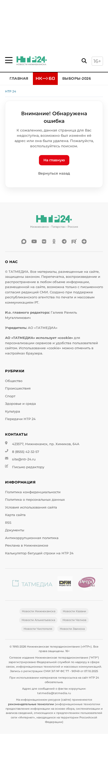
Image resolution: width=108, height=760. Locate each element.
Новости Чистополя (38, 628)
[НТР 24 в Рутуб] (74, 241)
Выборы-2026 (76, 78)
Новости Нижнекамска (38, 611)
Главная (19, 78)
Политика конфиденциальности (33, 492)
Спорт (10, 396)
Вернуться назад (54, 173)
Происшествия (18, 388)
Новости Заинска (72, 628)
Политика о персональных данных (35, 499)
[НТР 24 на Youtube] (33, 241)
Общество (13, 381)
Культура (12, 411)
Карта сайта (15, 515)
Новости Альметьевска (38, 620)
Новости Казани (74, 611)
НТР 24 (10, 91)
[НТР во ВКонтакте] (43, 241)
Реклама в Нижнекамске (26, 545)
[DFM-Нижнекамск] (65, 584)
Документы (14, 530)
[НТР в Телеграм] (64, 241)
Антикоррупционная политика (32, 538)
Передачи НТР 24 (20, 419)
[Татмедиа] (32, 584)
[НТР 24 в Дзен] (84, 241)
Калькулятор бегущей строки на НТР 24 (39, 553)
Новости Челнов (74, 620)
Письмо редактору (28, 467)
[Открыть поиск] (84, 61)
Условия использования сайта (31, 507)
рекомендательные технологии (31, 704)
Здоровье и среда (20, 404)
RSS (8, 523)
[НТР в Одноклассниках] (54, 241)
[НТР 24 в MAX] (23, 241)
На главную (54, 160)
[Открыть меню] (9, 60)
